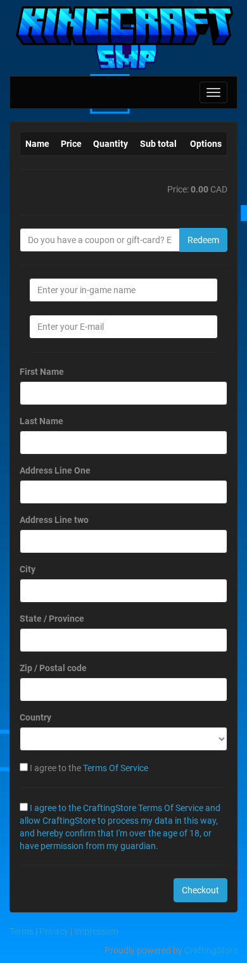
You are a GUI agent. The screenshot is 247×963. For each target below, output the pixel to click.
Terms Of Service (115, 768)
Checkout (200, 890)
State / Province (52, 619)
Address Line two (54, 520)
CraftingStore (211, 950)
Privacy (53, 931)
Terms (22, 931)
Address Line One (55, 470)
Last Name (41, 421)
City (27, 569)
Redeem (203, 240)
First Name (42, 372)
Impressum (96, 931)
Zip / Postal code (53, 668)
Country (35, 717)
